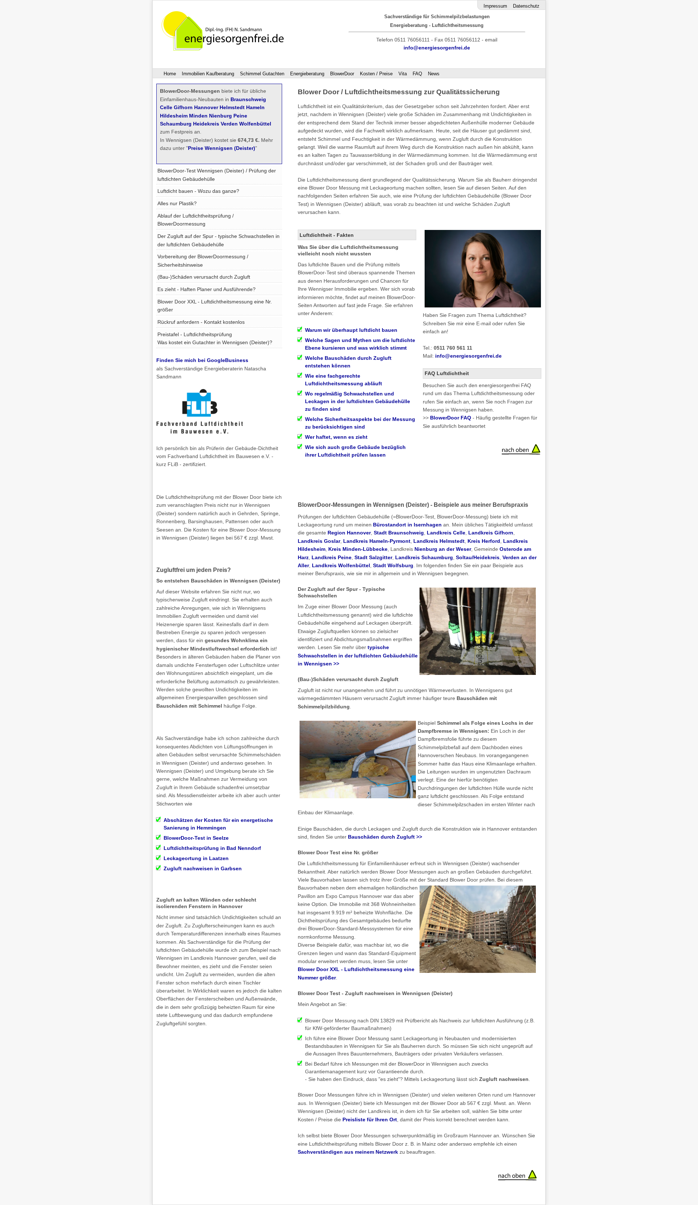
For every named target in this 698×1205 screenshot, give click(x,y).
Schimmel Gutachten (262, 73)
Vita (402, 73)
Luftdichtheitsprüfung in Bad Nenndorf (212, 848)
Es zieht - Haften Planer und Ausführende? (206, 289)
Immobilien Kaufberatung (208, 73)
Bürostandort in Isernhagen (407, 525)
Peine (240, 116)
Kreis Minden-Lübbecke (358, 549)
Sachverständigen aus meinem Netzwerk (349, 1152)
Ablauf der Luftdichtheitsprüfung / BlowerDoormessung (195, 220)
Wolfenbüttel (255, 124)
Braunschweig (248, 99)
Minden (198, 116)
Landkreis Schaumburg (424, 557)
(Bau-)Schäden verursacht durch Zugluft (203, 277)
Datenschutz (526, 6)
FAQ (417, 73)
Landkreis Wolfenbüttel (341, 565)
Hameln (255, 107)
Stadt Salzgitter (373, 557)
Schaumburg (176, 124)
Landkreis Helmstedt (439, 541)
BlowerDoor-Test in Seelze (196, 838)
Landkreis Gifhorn (490, 533)
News (434, 73)
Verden (229, 124)
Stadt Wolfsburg (393, 565)
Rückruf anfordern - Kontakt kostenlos (201, 322)
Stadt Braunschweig (399, 533)
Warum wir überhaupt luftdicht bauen (351, 330)
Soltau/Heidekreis (478, 557)
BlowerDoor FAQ (450, 418)
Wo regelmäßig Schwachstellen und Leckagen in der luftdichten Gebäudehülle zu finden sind (357, 401)
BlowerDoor (342, 73)
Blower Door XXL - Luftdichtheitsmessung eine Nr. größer (214, 306)
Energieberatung (307, 73)
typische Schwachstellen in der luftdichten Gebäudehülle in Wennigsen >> (358, 655)
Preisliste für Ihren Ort (369, 1119)
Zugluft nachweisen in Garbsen (203, 868)
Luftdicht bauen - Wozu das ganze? (198, 191)
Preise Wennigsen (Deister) (221, 148)
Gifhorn (183, 107)
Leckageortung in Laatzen (196, 858)
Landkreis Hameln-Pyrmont (376, 541)
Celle (166, 107)
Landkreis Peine (332, 557)
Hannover (206, 107)
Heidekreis (206, 124)
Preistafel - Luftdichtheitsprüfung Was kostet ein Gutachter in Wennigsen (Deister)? (214, 338)
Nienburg (220, 116)
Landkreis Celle (446, 533)
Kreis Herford (484, 541)
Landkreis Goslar (319, 541)
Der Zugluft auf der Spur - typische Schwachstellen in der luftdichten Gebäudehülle (218, 240)
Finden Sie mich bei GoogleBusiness (202, 360)
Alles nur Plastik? (177, 203)
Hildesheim (174, 116)
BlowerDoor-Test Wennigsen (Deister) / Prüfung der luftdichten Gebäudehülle (216, 175)
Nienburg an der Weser (442, 549)
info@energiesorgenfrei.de (437, 48)
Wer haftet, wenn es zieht (336, 437)
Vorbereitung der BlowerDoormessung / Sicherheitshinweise (202, 260)
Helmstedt (232, 107)
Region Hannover (349, 533)
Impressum (495, 6)
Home (170, 73)
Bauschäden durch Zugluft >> (385, 837)
